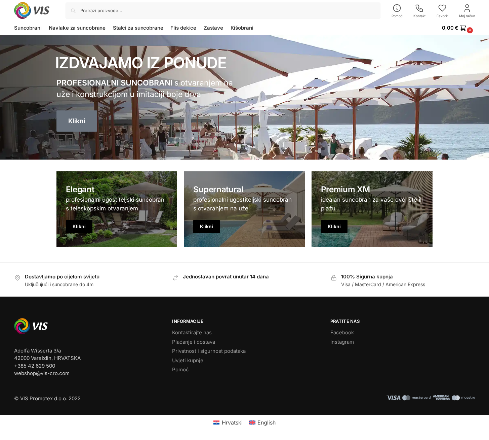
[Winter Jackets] (372, 209)
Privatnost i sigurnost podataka (209, 351)
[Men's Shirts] (116, 209)
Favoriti (442, 16)
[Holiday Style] (244, 209)
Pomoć (397, 16)
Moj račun (467, 16)
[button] (458, 28)
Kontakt (419, 16)
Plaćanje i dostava (193, 342)
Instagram (342, 342)
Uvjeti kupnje (187, 360)
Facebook (342, 332)
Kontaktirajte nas (192, 332)
